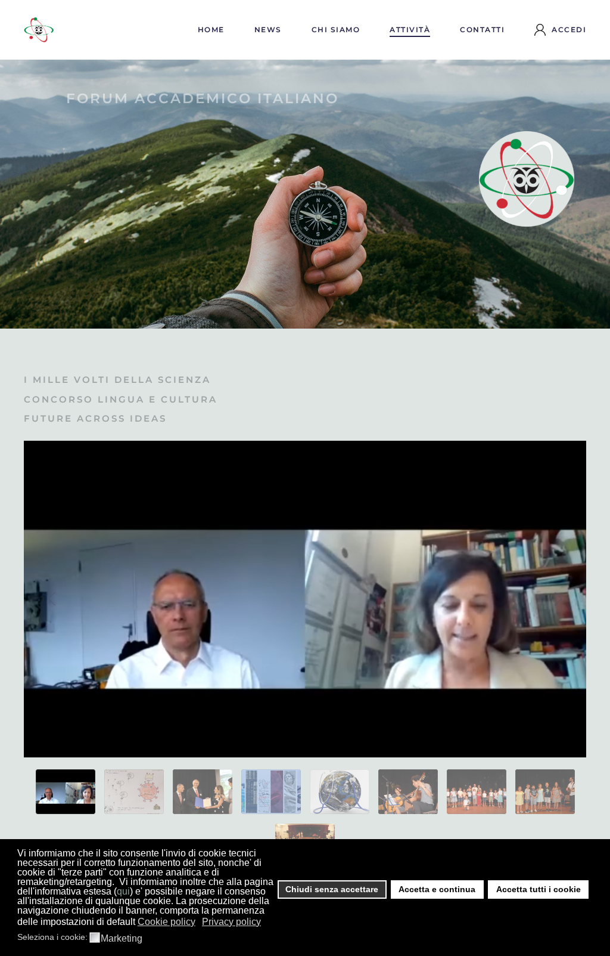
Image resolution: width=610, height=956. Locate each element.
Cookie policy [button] (166, 922)
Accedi (569, 29)
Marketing (121, 938)
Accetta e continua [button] (437, 889)
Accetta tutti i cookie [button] (538, 889)
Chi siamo (336, 29)
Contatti (482, 29)
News (268, 29)
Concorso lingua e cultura (120, 399)
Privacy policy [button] (231, 922)
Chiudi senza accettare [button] (331, 889)
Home (211, 29)
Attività (410, 29)
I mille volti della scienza (117, 379)
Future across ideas (95, 418)
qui (123, 891)
